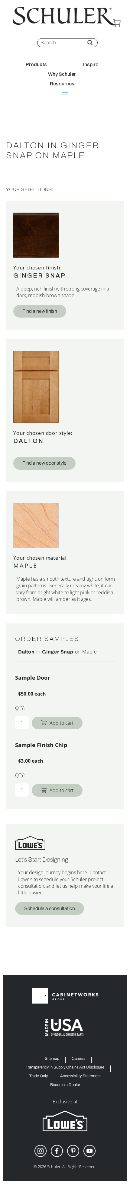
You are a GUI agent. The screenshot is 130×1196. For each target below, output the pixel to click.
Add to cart (61, 723)
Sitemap (52, 1059)
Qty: (20, 708)
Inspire (90, 64)
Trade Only (38, 1076)
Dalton (28, 441)
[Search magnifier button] (90, 42)
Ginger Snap (39, 275)
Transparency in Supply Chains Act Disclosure (65, 1067)
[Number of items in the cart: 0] (116, 22)
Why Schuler (62, 74)
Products (36, 64)
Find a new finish (39, 311)
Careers (78, 1059)
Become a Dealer (65, 1085)
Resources (62, 83)
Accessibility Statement (80, 1076)
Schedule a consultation (49, 908)
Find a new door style (44, 463)
